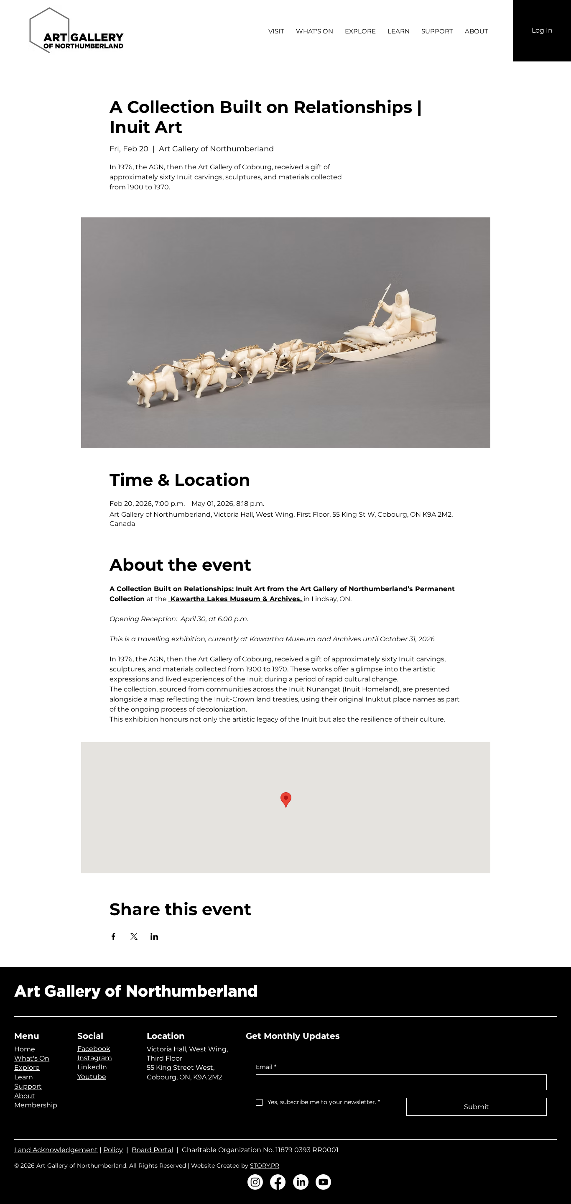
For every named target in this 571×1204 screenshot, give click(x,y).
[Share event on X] (134, 936)
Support (28, 1086)
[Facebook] (278, 1182)
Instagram (94, 1058)
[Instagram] (255, 1182)
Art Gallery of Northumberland (136, 992)
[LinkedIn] (300, 1182)
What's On (31, 1058)
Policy (113, 1150)
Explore (27, 1067)
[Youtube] (323, 1182)
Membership (35, 1105)
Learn (23, 1077)
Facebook (93, 1049)
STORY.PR (264, 1165)
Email (266, 1067)
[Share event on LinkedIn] (154, 936)
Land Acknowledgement (56, 1150)
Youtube (91, 1077)
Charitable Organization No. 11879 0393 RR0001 (260, 1150)
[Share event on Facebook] (113, 936)
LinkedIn (92, 1067)
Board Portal (152, 1150)
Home (24, 1049)
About (24, 1096)
